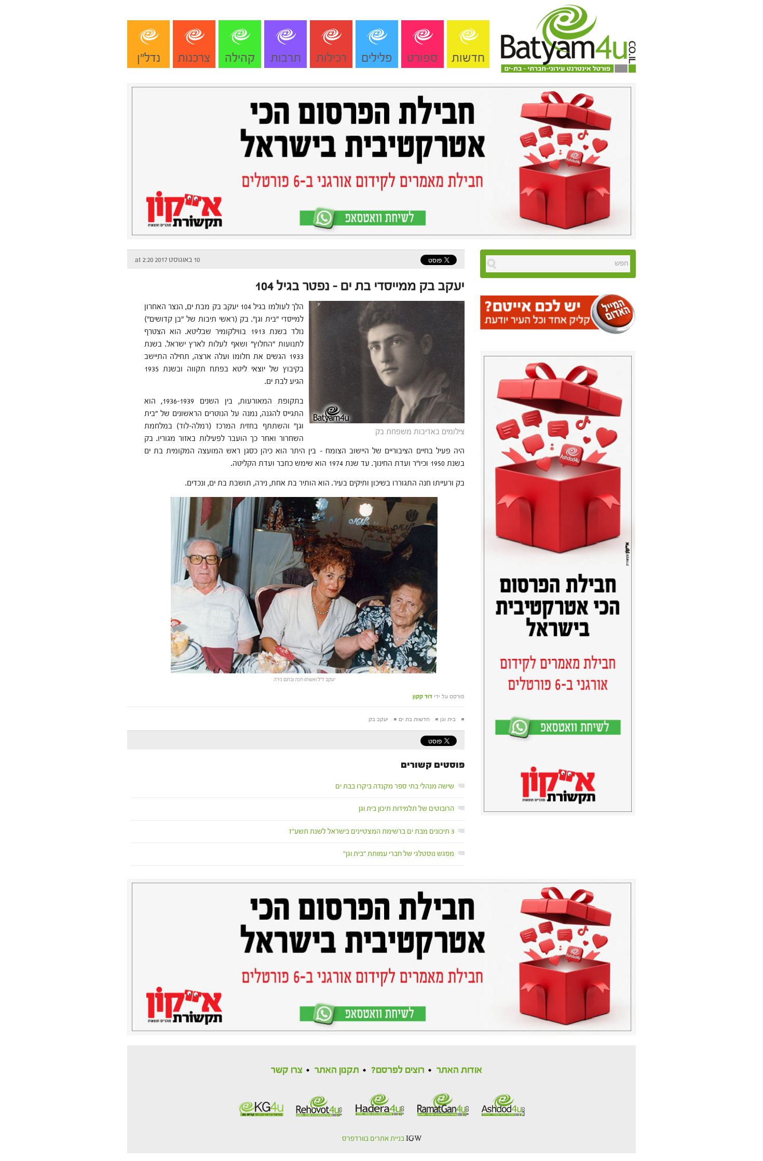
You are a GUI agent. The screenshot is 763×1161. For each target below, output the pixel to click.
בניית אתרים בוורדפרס (373, 1139)
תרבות (285, 58)
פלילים (376, 58)
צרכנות (194, 58)
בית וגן (448, 719)
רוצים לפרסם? (398, 1070)
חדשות (468, 58)
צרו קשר (287, 1070)
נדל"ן (148, 58)
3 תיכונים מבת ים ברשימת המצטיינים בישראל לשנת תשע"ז (371, 831)
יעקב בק (378, 719)
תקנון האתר (337, 1070)
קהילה (240, 58)
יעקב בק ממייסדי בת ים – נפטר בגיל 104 (360, 286)
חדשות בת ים (414, 719)
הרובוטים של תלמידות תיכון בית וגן (406, 809)
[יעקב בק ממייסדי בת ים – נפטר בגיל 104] (384, 361)
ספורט (422, 58)
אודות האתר (459, 1070)
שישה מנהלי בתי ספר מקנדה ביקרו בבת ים (394, 786)
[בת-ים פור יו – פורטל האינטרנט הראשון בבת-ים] (568, 36)
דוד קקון (422, 696)
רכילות (331, 58)
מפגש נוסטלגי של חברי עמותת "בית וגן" (398, 854)
